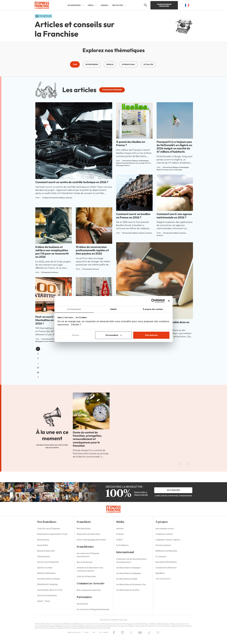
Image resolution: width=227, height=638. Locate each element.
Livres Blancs (122, 545)
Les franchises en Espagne (128, 568)
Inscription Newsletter (166, 562)
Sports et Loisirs (44, 568)
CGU (93, 632)
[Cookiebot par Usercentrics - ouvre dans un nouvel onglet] (153, 301)
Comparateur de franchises (164, 5)
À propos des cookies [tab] (153, 309)
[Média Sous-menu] (96, 5)
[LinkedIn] (122, 632)
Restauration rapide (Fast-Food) (52, 534)
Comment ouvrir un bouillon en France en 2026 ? (133, 215)
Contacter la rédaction (166, 568)
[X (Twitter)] (131, 632)
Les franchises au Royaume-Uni (131, 585)
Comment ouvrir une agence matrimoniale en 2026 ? (174, 215)
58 (38, 372)
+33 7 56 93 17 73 (163, 579)
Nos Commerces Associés (89, 590)
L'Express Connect (164, 534)
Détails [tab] (113, 309)
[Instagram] (157, 632)
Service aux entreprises (48, 562)
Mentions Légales (74, 632)
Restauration (43, 540)
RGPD (86, 632)
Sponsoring (82, 604)
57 (38, 368)
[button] (145, 5)
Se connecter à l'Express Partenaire (93, 610)
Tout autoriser (151, 335)
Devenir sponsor (163, 545)
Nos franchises (84, 529)
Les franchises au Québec (128, 590)
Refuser (75, 335)
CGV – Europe (103, 632)
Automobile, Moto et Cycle (49, 590)
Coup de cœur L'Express (48, 529)
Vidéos (119, 540)
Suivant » (38, 377)
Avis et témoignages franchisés (91, 540)
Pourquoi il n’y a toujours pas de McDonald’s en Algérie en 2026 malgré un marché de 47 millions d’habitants (174, 146)
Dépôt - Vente (43, 601)
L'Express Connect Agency (168, 540)
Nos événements (84, 562)
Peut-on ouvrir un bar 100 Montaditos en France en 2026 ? (51, 320)
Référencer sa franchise (166, 551)
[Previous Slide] (180, 464)
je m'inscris (173, 490)
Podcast (120, 534)
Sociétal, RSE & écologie (48, 579)
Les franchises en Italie (126, 579)
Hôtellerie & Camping (47, 585)
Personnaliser (112, 335)
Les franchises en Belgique (128, 573)
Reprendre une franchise (88, 534)
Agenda (104, 5)
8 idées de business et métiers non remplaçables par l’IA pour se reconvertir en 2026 (52, 252)
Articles (119, 529)
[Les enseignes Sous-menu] (83, 5)
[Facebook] (113, 632)
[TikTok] (149, 632)
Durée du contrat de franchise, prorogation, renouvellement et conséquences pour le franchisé (87, 439)
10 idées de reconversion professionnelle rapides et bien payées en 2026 (92, 250)
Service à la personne (47, 596)
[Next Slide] (188, 464)
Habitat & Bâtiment (46, 573)
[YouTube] (140, 632)
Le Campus (161, 557)
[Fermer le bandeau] (169, 301)
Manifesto (160, 573)
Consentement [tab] (74, 309)
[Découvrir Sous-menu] (125, 5)
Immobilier (42, 545)
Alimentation (43, 557)
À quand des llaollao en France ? (130, 143)
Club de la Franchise (86, 577)
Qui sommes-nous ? (165, 529)
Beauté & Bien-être (46, 551)
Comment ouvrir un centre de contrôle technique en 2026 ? (71, 182)
